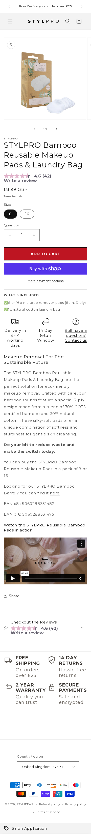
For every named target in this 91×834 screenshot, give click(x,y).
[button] (10, 21)
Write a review (20, 180)
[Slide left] (34, 129)
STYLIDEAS (24, 804)
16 (27, 214)
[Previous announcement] (9, 6)
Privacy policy (75, 804)
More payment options (45, 281)
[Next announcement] (81, 6)
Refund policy (49, 804)
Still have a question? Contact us (76, 335)
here (54, 493)
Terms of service (48, 812)
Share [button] (14, 596)
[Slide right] (56, 129)
